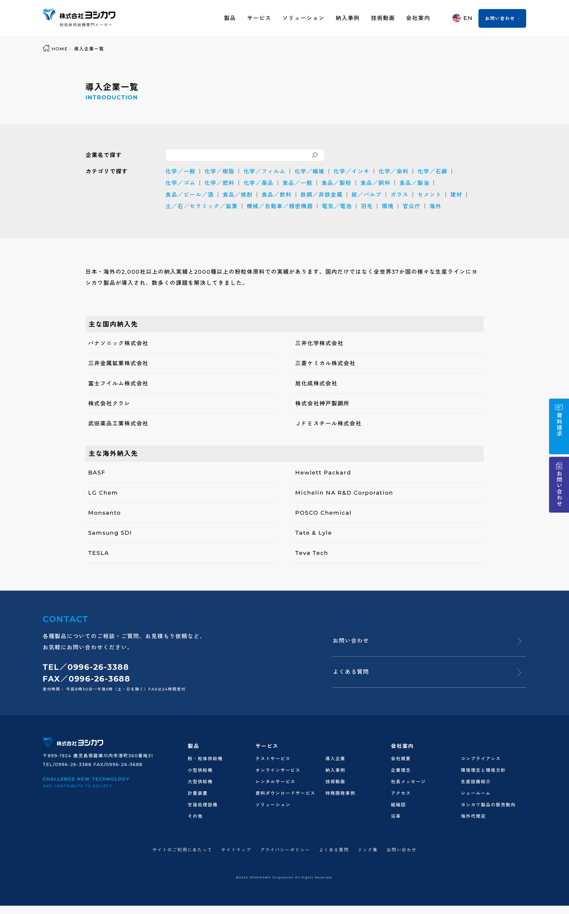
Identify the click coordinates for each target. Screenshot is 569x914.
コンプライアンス (481, 758)
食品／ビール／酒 (189, 194)
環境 (388, 206)
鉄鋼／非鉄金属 (322, 194)
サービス (259, 18)
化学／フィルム (264, 171)
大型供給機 (200, 781)
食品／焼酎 (238, 194)
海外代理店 (473, 816)
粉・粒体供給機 (205, 758)
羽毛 (367, 206)
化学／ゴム (180, 183)
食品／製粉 (336, 183)
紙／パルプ (366, 194)
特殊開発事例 (340, 793)
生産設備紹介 (476, 781)
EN (468, 18)
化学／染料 (393, 171)
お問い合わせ (500, 18)
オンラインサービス (278, 770)
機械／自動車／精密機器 (280, 206)
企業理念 (401, 770)
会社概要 (401, 758)
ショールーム (476, 793)
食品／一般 (297, 183)
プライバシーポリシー (285, 849)
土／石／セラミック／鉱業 (201, 206)
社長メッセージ (408, 781)
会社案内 (418, 18)
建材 (456, 194)
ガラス (399, 194)
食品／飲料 (277, 194)
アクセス (401, 793)
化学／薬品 (258, 183)
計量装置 (198, 793)
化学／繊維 (309, 171)
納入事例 (348, 18)
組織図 (398, 804)
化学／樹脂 (219, 171)
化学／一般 (180, 171)
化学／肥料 (219, 183)
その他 (195, 816)
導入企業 (335, 758)
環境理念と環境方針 (483, 770)
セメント (429, 194)
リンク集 (368, 849)
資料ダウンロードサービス (285, 793)
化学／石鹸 (432, 171)
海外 (435, 206)
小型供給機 (200, 770)
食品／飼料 (375, 183)
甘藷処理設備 (203, 804)
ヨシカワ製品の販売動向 (488, 804)
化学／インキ (351, 171)
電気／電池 (337, 206)
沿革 (396, 816)
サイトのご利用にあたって (182, 849)
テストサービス (272, 758)
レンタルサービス (275, 781)
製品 (230, 18)
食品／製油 (414, 183)
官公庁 (412, 206)
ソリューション (303, 18)
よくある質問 (351, 671)
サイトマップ (236, 849)
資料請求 (559, 425)
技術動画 (383, 18)
